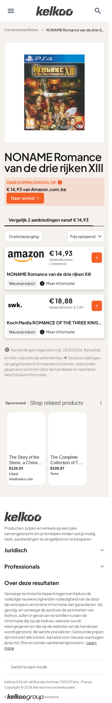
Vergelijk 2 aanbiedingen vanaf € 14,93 (49, 220)
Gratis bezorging (24, 236)
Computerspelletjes (21, 30)
